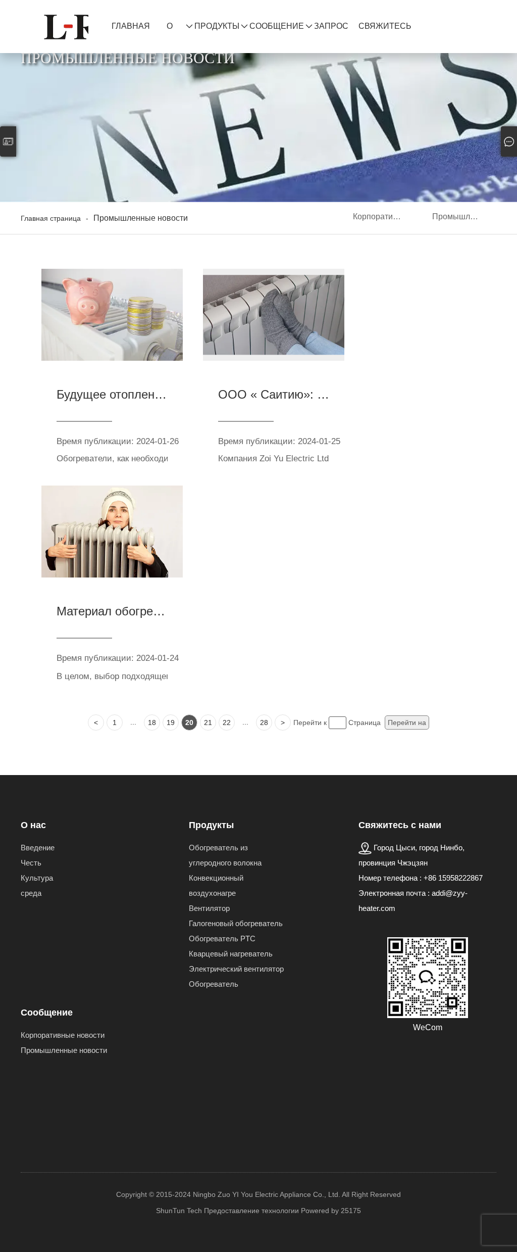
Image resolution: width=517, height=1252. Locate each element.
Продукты (216, 26)
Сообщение (276, 26)
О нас (175, 31)
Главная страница (134, 31)
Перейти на (407, 722)
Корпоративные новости (385, 216)
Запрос (331, 26)
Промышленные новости (464, 216)
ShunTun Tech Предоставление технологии (227, 1211)
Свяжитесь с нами (384, 31)
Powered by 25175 (331, 1211)
